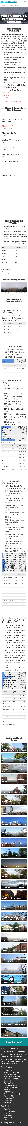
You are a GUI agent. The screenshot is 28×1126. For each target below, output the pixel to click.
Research (7, 1096)
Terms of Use (8, 1118)
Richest (6, 1100)
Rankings (7, 1098)
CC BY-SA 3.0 (22, 292)
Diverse (6, 1081)
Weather (7, 95)
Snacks (9, 2)
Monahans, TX (8, 126)
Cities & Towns (9, 93)
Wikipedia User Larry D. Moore (12, 292)
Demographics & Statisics (12, 101)
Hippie (6, 1089)
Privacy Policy (8, 1115)
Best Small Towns (10, 1079)
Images (6, 97)
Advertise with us (9, 1111)
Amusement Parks (10, 1072)
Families (7, 1083)
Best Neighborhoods (11, 1074)
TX (7, 5)
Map (5, 99)
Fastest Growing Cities (11, 1087)
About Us (7, 1109)
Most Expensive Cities (11, 1094)
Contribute (7, 1113)
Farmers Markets (9, 1085)
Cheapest (7, 1070)
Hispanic (7, 1092)
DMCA (6, 1120)
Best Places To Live (10, 1076)
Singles (6, 1102)
